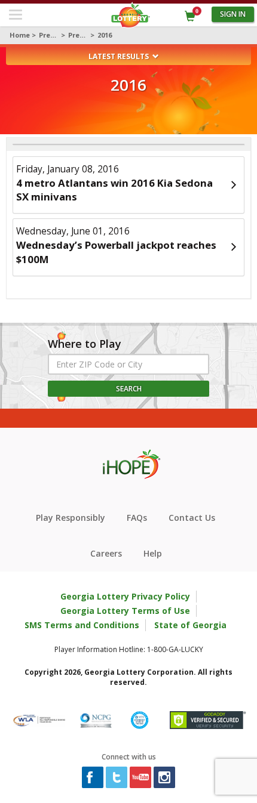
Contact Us (192, 517)
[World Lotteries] (39, 719)
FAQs (137, 517)
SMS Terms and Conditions (82, 625)
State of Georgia (190, 625)
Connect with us (129, 757)
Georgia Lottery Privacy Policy (125, 596)
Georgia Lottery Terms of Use (125, 610)
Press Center (49, 34)
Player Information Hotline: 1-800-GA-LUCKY (128, 649)
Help (152, 553)
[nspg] (96, 719)
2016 (104, 34)
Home (20, 34)
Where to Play (84, 344)
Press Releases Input (78, 34)
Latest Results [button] (119, 56)
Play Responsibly (70, 517)
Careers (106, 553)
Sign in (233, 14)
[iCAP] (139, 719)
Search (129, 389)
